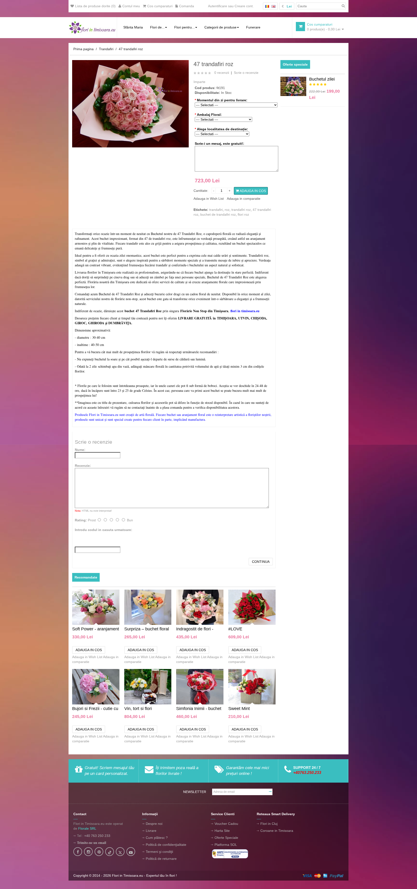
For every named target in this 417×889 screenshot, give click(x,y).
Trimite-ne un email (91, 842)
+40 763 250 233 (97, 836)
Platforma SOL (226, 845)
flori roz (243, 214)
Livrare (151, 831)
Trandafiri (106, 49)
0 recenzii (221, 73)
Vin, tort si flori (138, 708)
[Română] (267, 6)
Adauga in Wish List (209, 198)
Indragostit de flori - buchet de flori (194, 629)
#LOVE (235, 629)
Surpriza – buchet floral (146, 629)
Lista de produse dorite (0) (95, 6)
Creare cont (244, 6)
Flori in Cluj (269, 824)
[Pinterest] (99, 852)
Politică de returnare (161, 859)
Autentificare (217, 6)
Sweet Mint (239, 708)
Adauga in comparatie (243, 198)
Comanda (186, 6)
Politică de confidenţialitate (166, 845)
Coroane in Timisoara (276, 831)
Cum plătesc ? (157, 838)
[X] (120, 852)
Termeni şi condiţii (159, 852)
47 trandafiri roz (131, 49)
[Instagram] (88, 852)
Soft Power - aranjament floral (95, 629)
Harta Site (222, 831)
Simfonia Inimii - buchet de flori (198, 709)
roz (227, 210)
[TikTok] (109, 852)
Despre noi (154, 824)
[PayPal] (323, 875)
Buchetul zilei (322, 79)
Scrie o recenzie (246, 73)
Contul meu (131, 6)
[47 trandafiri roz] (130, 103)
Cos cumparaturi (160, 6)
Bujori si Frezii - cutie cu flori (95, 709)
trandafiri (216, 210)
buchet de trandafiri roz (218, 214)
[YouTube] (131, 852)
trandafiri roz (241, 210)
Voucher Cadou (226, 824)
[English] (273, 6)
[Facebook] (78, 852)
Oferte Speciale (226, 838)
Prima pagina (83, 49)
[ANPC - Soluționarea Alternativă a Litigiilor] (230, 853)
